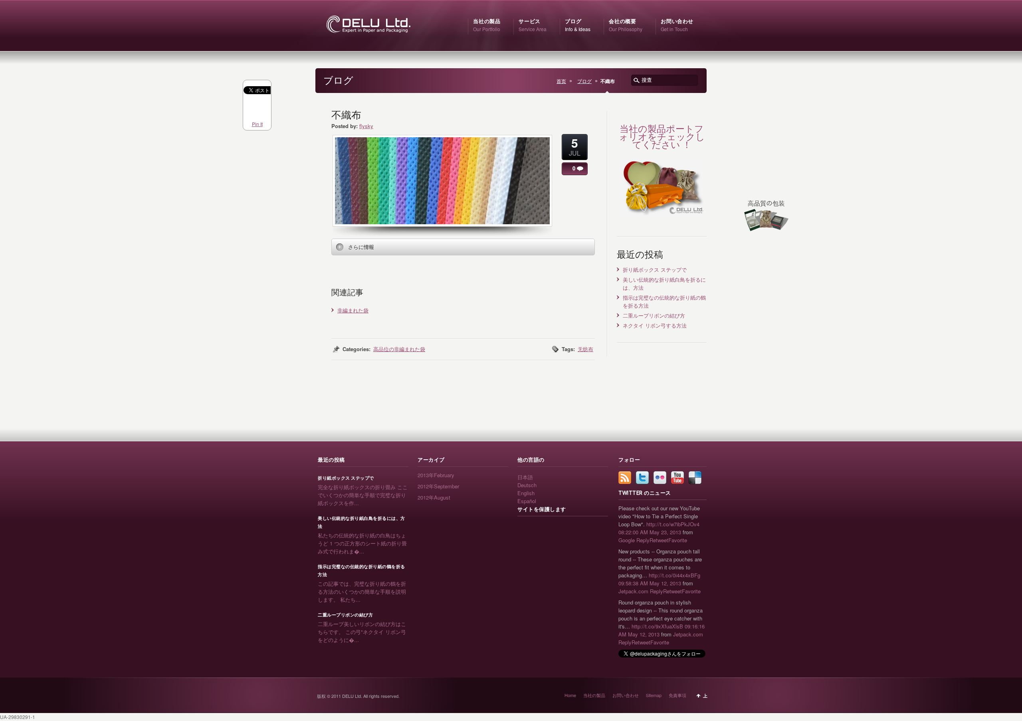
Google (626, 540)
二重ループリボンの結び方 (654, 315)
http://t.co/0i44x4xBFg (674, 575)
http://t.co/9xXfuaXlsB (657, 626)
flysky (366, 126)
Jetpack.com (633, 591)
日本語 (525, 477)
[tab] (463, 247)
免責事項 (677, 695)
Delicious (695, 477)
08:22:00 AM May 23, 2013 (649, 532)
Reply (643, 540)
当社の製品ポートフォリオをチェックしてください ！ (662, 136)
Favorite (677, 540)
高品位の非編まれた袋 (399, 349)
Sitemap (654, 695)
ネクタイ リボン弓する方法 (655, 325)
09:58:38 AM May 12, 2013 (649, 583)
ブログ (584, 81)
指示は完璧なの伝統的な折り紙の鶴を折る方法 (361, 570)
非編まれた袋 (352, 310)
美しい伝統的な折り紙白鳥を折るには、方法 (361, 522)
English (526, 493)
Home (570, 695)
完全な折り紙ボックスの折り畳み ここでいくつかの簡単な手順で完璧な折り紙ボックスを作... (363, 495)
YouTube (677, 477)
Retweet (659, 540)
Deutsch (527, 485)
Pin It (257, 123)
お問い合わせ (625, 695)
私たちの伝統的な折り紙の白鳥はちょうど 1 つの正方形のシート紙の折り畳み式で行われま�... (362, 543)
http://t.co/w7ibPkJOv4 (672, 524)
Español (526, 501)
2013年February (436, 475)
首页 (561, 81)
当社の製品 (594, 695)
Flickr (660, 477)
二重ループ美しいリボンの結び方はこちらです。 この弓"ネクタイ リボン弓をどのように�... (362, 632)
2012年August (434, 497)
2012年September (438, 486)
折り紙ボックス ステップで (655, 269)
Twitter (642, 477)
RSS (624, 477)
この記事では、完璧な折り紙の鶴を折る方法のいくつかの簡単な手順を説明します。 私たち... (362, 591)
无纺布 (585, 349)
